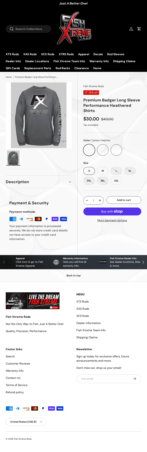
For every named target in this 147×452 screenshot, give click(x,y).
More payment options (112, 220)
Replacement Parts (37, 68)
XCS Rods (47, 54)
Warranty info (14, 371)
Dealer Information (88, 323)
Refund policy (15, 392)
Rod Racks (63, 68)
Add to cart (124, 200)
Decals (98, 54)
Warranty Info (99, 61)
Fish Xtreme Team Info (69, 61)
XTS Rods (12, 54)
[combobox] (28, 29)
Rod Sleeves (115, 54)
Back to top (74, 275)
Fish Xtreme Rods (93, 86)
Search (10, 356)
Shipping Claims (124, 61)
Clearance (81, 68)
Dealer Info (13, 61)
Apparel (83, 54)
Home (97, 68)
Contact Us (13, 378)
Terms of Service (16, 385)
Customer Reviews (18, 363)
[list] (39, 115)
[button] (139, 29)
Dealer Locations (37, 61)
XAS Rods (30, 54)
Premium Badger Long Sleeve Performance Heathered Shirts (36, 77)
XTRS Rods (66, 54)
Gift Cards (13, 68)
